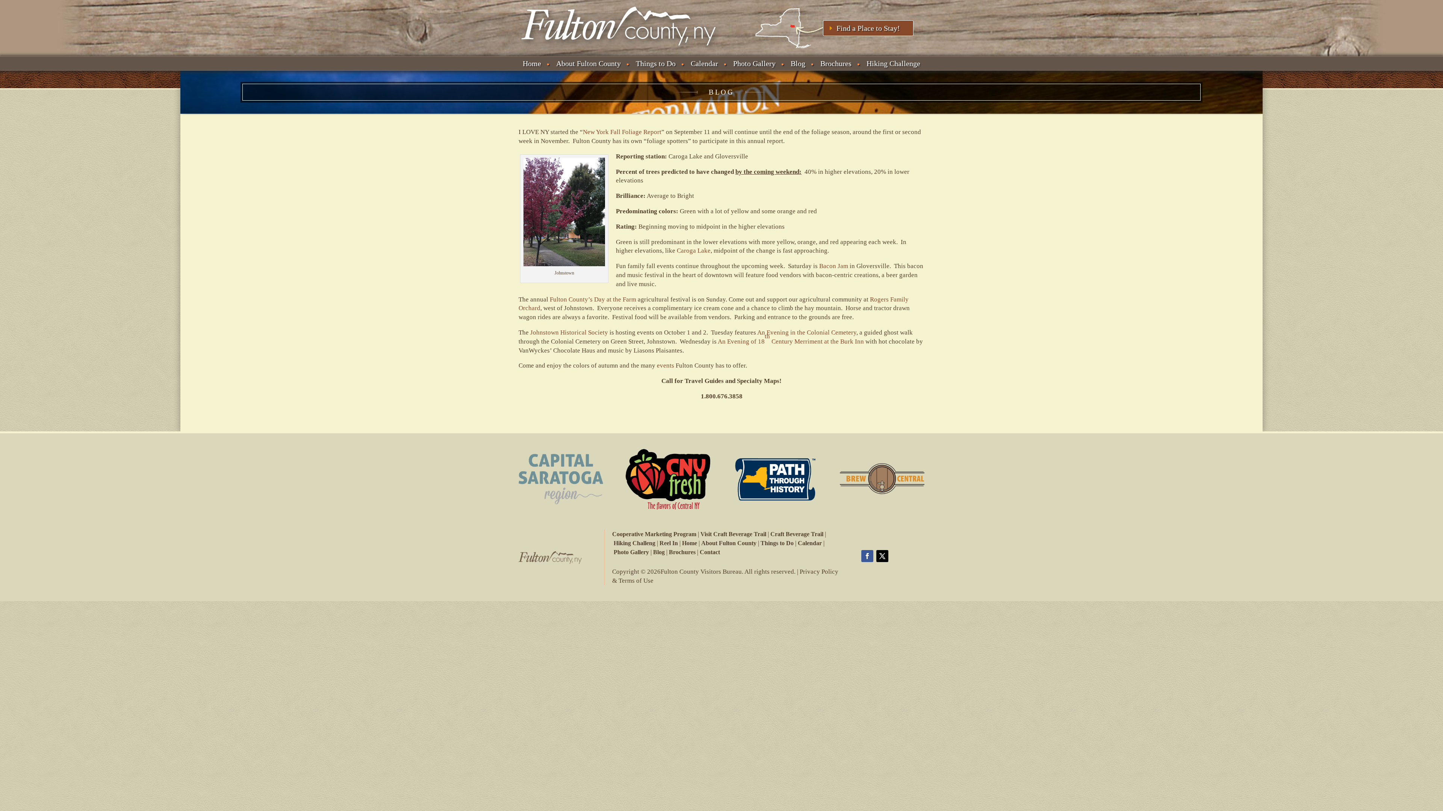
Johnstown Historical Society (569, 332)
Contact (710, 552)
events (665, 365)
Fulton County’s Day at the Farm (593, 299)
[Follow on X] (882, 556)
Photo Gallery (754, 63)
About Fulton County (588, 63)
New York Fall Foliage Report (622, 132)
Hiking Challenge (893, 63)
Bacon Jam (833, 266)
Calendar (704, 63)
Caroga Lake (694, 250)
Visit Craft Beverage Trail (733, 534)
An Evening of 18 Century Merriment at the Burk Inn (791, 339)
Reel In (668, 543)
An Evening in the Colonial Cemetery (806, 332)
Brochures (836, 63)
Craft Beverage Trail (796, 534)
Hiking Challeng (634, 543)
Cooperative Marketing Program (654, 534)
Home (532, 63)
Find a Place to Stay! (868, 28)
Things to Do (656, 63)
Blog (798, 63)
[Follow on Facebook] (867, 556)
